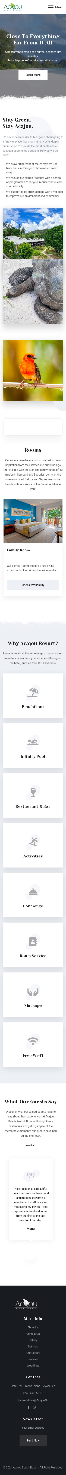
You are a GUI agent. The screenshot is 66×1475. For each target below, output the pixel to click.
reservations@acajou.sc (33, 1400)
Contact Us (33, 1333)
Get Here (33, 1346)
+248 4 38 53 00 (33, 1393)
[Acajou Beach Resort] (18, 6)
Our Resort (33, 1353)
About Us (33, 1327)
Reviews (33, 1359)
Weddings (33, 1365)
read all (30, 1145)
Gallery (33, 1340)
